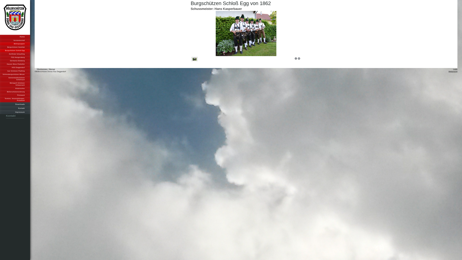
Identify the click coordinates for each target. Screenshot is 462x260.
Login (455, 69)
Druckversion (42, 69)
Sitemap (52, 69)
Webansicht (453, 71)
